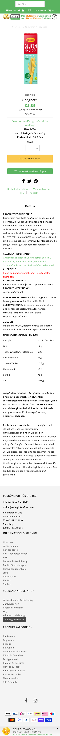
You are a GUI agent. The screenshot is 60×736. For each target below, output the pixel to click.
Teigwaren (30, 27)
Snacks (7, 643)
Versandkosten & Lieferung (18, 600)
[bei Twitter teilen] (29, 182)
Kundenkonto (10, 549)
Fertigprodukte (11, 659)
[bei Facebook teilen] (23, 182)
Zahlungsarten (11, 603)
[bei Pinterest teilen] (36, 182)
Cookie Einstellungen (14, 565)
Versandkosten (41, 189)
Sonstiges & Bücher (14, 670)
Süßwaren (8, 647)
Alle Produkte (10, 682)
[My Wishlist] (29, 10)
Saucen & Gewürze (13, 662)
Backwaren (9, 636)
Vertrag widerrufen (14, 619)
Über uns (8, 542)
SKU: (26, 129)
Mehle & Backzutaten (15, 651)
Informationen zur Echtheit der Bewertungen (32, 734)
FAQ (22, 192)
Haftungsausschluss (14, 568)
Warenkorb (44, 10)
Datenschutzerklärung (15, 561)
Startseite (17, 27)
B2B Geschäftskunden (15, 553)
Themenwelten (11, 678)
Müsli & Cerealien (13, 655)
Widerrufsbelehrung (14, 615)
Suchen (7, 584)
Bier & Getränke (12, 674)
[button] (30, 171)
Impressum (9, 576)
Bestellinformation (17, 189)
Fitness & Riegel (12, 666)
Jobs (5, 572)
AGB (5, 557)
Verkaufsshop (10, 546)
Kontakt (34, 192)
